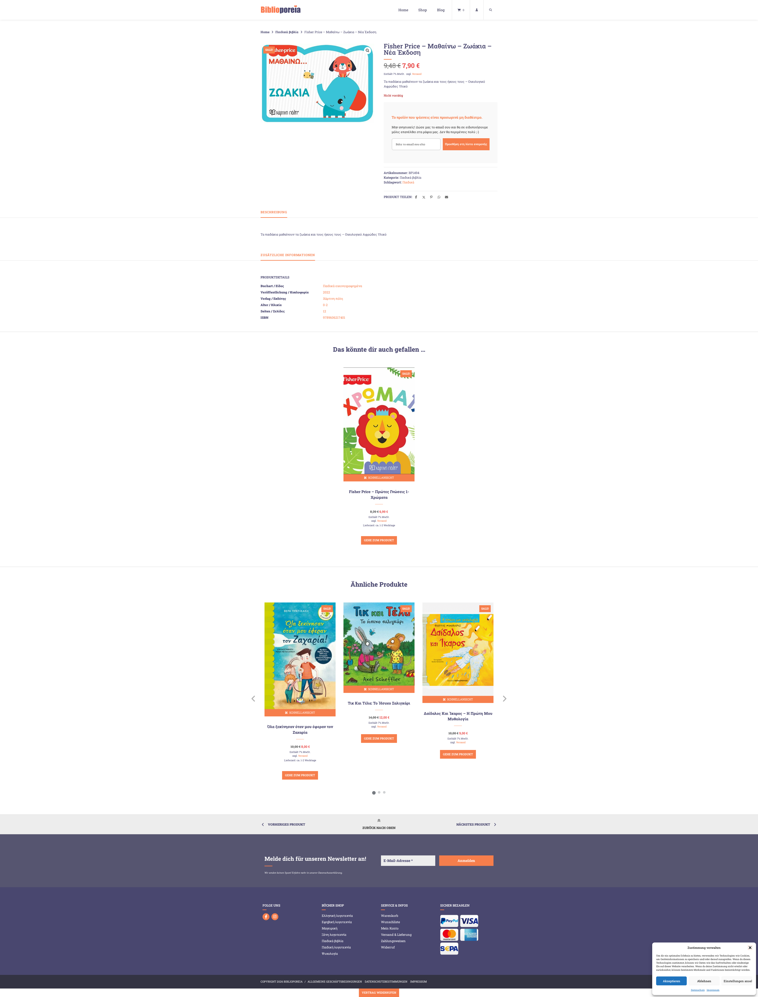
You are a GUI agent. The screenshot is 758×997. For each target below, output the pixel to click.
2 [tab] (379, 792)
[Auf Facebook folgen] (266, 916)
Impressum (713, 989)
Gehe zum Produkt (379, 540)
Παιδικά (408, 182)
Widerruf (388, 947)
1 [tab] (373, 792)
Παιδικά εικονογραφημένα (342, 286)
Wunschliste (390, 922)
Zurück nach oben (379, 828)
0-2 (325, 305)
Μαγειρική (329, 928)
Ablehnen (704, 981)
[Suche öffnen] (490, 10)
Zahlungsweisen (393, 941)
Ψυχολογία (330, 953)
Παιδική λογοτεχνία (336, 947)
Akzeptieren (671, 981)
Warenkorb (389, 915)
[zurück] (253, 699)
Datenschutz (698, 989)
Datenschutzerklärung (330, 872)
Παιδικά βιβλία (286, 32)
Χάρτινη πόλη (333, 298)
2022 (326, 292)
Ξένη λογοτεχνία (334, 934)
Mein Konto (390, 928)
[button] (750, 948)
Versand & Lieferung (396, 934)
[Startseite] (281, 10)
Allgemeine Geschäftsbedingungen (335, 981)
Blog (441, 10)
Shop (422, 10)
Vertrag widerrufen (379, 992)
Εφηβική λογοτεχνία (337, 922)
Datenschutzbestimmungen (386, 981)
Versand (417, 73)
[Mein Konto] (476, 10)
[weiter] (504, 699)
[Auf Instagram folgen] (274, 916)
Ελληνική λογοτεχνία (337, 915)
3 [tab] (384, 792)
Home (403, 10)
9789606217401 (334, 317)
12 (324, 311)
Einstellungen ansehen (738, 981)
